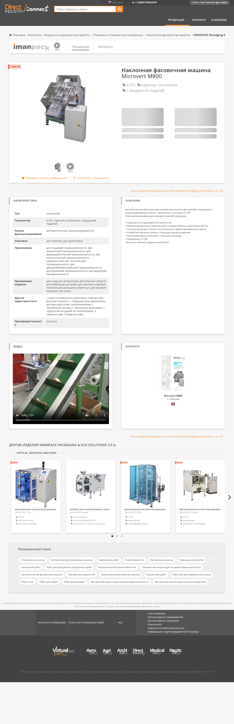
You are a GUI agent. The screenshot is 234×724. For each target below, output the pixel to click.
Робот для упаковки (74, 581)
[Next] (229, 497)
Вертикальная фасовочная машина (120, 574)
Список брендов (156, 613)
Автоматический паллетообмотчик (117, 567)
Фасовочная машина (161, 560)
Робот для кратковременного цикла (191, 574)
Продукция (176, 20)
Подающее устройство (191, 560)
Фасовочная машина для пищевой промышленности (120, 581)
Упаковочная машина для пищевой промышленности (171, 567)
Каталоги (199, 20)
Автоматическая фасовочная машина (42, 574)
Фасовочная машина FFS (81, 574)
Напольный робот (31, 567)
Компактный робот (156, 574)
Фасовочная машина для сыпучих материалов (180, 581)
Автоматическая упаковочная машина (72, 560)
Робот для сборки (48, 581)
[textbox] (85, 9)
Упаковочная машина (33, 560)
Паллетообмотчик (134, 560)
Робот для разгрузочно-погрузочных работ (69, 567)
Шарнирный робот (109, 560)
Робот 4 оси (27, 581)
